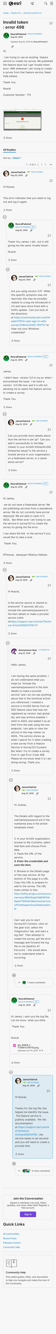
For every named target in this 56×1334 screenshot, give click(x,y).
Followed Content (12, 1242)
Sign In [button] (28, 1214)
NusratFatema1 (18, 34)
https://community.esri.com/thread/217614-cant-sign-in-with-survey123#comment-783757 (30, 321)
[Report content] (51, 23)
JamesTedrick (18, 172)
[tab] (9, 149)
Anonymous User (28, 650)
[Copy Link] (12, 46)
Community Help (11, 1247)
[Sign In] (51, 3)
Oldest (16, 158)
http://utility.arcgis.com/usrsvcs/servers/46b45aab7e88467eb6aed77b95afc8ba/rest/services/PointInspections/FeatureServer (32, 901)
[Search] (46, 3)
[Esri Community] (15, 3)
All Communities (11, 1233)
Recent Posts (9, 1238)
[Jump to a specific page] (50, 164)
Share (7, 138)
